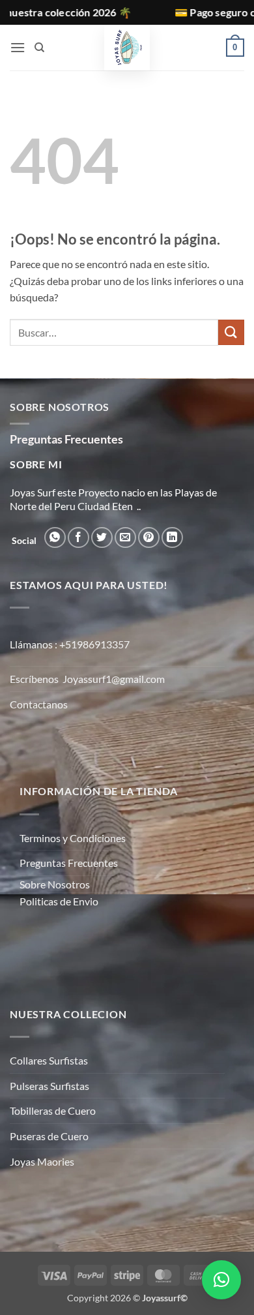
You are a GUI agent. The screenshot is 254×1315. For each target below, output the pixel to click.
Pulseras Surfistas (49, 1086)
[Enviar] (231, 332)
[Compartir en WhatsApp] (55, 538)
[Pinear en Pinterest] (149, 538)
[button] (17, 47)
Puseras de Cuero (49, 1136)
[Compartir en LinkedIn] (172, 538)
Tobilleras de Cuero (53, 1110)
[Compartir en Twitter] (102, 538)
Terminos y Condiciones (73, 838)
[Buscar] (39, 47)
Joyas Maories (42, 1161)
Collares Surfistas (49, 1060)
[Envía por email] (125, 538)
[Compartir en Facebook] (78, 538)
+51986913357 (94, 644)
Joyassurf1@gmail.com (114, 679)
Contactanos (39, 704)
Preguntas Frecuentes (69, 862)
